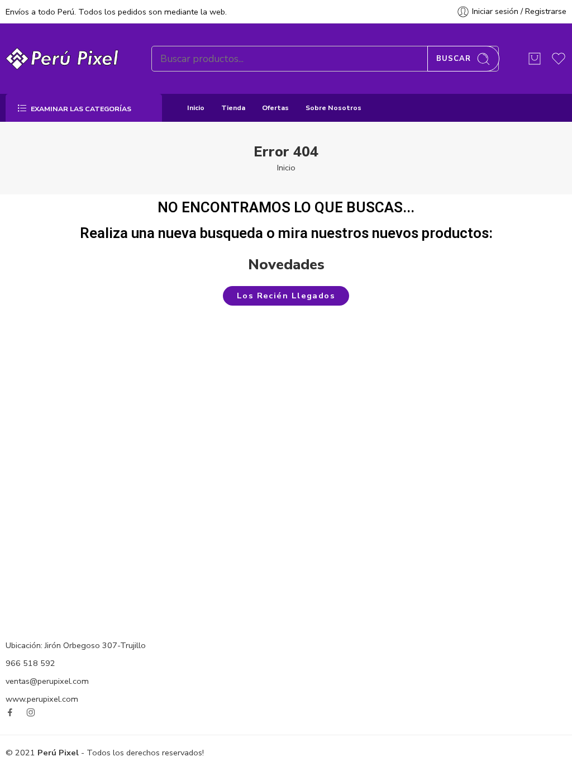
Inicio (195, 107)
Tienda (233, 107)
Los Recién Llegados (286, 295)
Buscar (453, 59)
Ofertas (275, 107)
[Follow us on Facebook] (10, 712)
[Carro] (534, 58)
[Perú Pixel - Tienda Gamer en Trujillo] (64, 58)
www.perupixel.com (42, 699)
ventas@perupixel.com (47, 681)
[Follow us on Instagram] (31, 712)
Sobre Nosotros (333, 107)
